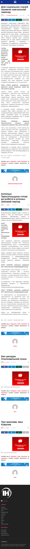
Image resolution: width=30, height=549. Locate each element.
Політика (3, 515)
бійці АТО (10, 155)
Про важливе (3, 531)
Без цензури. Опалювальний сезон (12, 387)
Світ (2, 522)
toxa (8, 362)
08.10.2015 (22, 15)
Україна (2, 520)
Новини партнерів (4, 524)
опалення (10, 320)
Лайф (2, 517)
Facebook (24, 161)
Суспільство (3, 513)
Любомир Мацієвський (12, 15)
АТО (5, 155)
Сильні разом (3, 530)
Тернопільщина (4, 508)
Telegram (13, 161)
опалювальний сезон (18, 320)
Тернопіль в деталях (5, 535)
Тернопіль (3, 507)
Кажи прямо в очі (4, 533)
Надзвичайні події (4, 512)
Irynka (8, 204)
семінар (24, 155)
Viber (18, 161)
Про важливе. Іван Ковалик (10, 452)
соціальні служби (6, 157)
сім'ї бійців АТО (16, 155)
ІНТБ (6, 544)
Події (2, 510)
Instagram (4, 163)
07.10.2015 (13, 427)
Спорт (2, 518)
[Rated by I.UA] (4, 501)
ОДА (5, 320)
